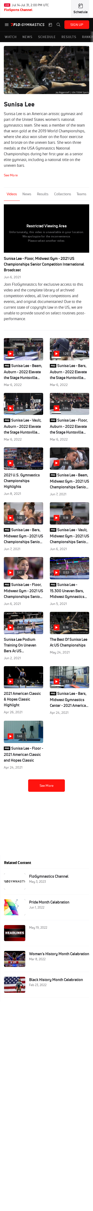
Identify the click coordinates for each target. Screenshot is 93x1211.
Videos (12, 194)
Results (42, 194)
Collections (62, 194)
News (26, 194)
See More (46, 785)
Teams (81, 194)
